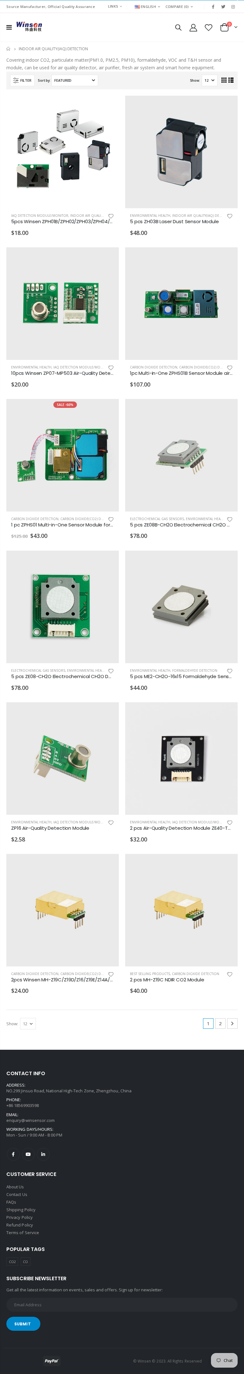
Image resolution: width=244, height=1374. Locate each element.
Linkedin (43, 1154)
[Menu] (9, 27)
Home (8, 49)
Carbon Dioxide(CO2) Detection (207, 367)
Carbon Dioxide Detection (153, 367)
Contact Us (16, 1194)
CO (25, 1261)
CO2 (12, 1261)
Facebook (13, 1154)
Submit (22, 1324)
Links (113, 6)
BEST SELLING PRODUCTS (150, 974)
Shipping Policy (21, 1210)
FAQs (11, 1202)
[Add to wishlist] (111, 215)
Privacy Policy (19, 1217)
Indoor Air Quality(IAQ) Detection (100, 215)
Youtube (28, 1154)
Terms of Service (22, 1232)
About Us (15, 1187)
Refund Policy (19, 1225)
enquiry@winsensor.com (30, 1120)
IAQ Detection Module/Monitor (39, 215)
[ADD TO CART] (108, 106)
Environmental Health (150, 215)
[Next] (232, 1023)
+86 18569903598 (22, 1105)
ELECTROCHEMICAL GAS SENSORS (157, 519)
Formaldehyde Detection (194, 670)
